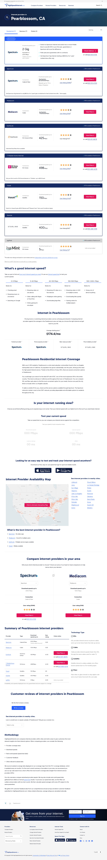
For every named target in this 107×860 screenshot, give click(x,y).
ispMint (8, 680)
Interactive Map (37, 505)
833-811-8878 (92, 139)
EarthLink (11, 542)
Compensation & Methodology (39, 855)
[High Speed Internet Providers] (15, 5)
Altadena (89, 508)
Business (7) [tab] (23, 31)
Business (71, 5)
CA (10, 803)
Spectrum (12, 534)
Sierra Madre (91, 499)
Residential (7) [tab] (11, 31)
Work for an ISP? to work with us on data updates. (21, 261)
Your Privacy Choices (64, 855)
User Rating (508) (65, 113)
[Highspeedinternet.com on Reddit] (89, 841)
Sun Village (74, 488)
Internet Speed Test (59, 829)
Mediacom (12, 538)
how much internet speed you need (30, 274)
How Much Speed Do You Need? (62, 832)
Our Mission (82, 832)
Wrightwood (75, 505)
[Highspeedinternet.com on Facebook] (81, 841)
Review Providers (51, 5)
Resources (62, 5)
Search (98, 5)
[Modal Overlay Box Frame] (53, 815)
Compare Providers (37, 5)
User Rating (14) (64, 250)
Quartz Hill (90, 505)
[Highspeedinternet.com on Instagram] (86, 841)
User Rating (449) (65, 198)
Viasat (10, 546)
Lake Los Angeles (76, 493)
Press (81, 838)
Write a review (18, 708)
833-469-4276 (92, 169)
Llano (73, 485)
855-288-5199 (92, 229)
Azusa (89, 502)
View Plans (88, 79)
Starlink (8, 675)
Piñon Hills (74, 499)
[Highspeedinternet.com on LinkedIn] (92, 841)
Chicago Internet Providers (35, 832)
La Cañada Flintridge (93, 485)
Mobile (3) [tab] (34, 31)
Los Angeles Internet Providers (36, 829)
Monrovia (90, 493)
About (81, 829)
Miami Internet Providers (35, 840)
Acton (73, 508)
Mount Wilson (91, 482)
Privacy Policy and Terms (51, 855)
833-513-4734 (92, 55)
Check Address (88, 51)
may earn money (9, 1)
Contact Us (82, 835)
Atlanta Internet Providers (35, 843)
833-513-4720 (92, 83)
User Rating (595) (65, 168)
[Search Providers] (20, 836)
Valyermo (74, 491)
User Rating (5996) (65, 82)
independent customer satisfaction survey (46, 257)
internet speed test (54, 274)
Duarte (89, 491)
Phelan (89, 488)
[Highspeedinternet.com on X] (83, 841)
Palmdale (74, 502)
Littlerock (74, 482)
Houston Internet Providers (35, 835)
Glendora (90, 496)
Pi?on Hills (74, 496)
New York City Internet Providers (37, 838)
